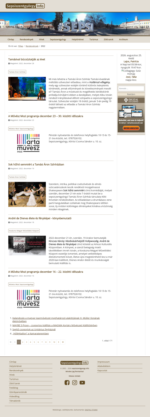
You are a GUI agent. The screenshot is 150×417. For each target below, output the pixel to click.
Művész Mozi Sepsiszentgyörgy (21, 129)
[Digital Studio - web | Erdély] (131, 114)
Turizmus (94, 39)
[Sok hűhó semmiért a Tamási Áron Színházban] (27, 194)
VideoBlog (14, 396)
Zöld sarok (108, 39)
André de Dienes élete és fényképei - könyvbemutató (39, 218)
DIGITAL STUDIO (91, 410)
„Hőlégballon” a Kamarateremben (30, 333)
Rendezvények (26, 39)
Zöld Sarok (14, 383)
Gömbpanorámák (18, 392)
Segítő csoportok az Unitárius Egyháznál (34, 329)
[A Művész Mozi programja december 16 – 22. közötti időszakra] (27, 299)
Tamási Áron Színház (17, 72)
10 (54, 342)
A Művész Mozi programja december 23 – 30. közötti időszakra (45, 116)
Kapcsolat (102, 370)
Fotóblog (13, 387)
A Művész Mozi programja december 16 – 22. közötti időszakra (45, 271)
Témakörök (14, 400)
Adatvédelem (104, 366)
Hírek (41, 39)
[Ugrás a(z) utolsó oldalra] (62, 342)
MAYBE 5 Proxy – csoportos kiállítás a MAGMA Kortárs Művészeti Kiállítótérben (54, 325)
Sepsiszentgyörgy (58, 39)
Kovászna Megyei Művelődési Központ (24, 231)
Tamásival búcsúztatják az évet (26, 59)
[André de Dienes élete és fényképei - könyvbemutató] (27, 245)
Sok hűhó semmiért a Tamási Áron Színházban (36, 164)
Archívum (123, 39)
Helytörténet (78, 39)
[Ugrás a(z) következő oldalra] (58, 342)
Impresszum (104, 361)
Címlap (11, 39)
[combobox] (131, 88)
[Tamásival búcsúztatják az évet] (27, 88)
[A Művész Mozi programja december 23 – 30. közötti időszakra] (27, 143)
